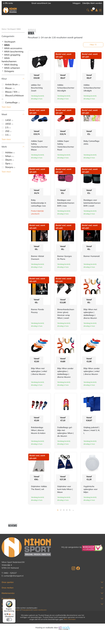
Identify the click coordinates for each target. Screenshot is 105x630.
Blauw (8, 88)
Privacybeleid (26, 610)
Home (4, 29)
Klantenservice (8, 593)
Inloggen (76, 3)
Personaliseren (8, 598)
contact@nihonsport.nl (13, 576)
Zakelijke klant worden (92, 3)
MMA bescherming (13, 51)
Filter (92, 44)
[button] (88, 10)
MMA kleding (11, 64)
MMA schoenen (12, 67)
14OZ (8, 120)
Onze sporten (8, 582)
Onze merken (7, 587)
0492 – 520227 (10, 573)
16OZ (8, 123)
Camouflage (11, 102)
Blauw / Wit (11, 91)
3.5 (6, 134)
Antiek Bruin (11, 84)
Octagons (9, 71)
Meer (4, 604)
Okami (8, 159)
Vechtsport (12, 29)
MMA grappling (12, 54)
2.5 (6, 127)
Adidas (9, 152)
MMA (7, 45)
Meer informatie (70, 619)
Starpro (9, 167)
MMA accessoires (13, 48)
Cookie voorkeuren (40, 610)
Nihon (8, 156)
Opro (7, 163)
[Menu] (13, 601)
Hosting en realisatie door (47, 627)
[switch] (9, 619)
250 (7, 131)
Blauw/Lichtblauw (14, 95)
